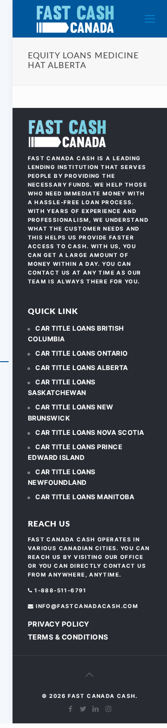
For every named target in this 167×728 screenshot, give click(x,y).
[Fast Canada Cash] (75, 19)
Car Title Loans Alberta (81, 367)
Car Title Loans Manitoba (84, 497)
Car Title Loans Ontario (81, 353)
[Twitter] (83, 708)
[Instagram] (108, 708)
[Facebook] (71, 708)
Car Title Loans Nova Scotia (89, 432)
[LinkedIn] (96, 708)
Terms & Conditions (68, 637)
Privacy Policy (59, 624)
